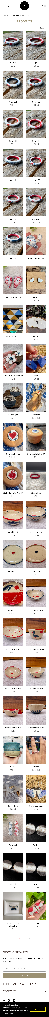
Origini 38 (13, 219)
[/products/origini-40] (13, 202)
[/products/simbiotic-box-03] (13, 437)
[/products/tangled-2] (13, 828)
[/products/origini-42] (36, 202)
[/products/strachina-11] (36, 554)
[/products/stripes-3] (36, 750)
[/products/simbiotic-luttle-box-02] (13, 476)
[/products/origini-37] (13, 163)
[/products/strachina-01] (13, 515)
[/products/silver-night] (13, 397)
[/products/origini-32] (36, 45)
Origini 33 (13, 141)
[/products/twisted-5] (36, 906)
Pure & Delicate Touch (13, 375)
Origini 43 (13, 258)
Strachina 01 (13, 532)
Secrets (36, 375)
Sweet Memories (36, 806)
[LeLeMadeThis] (24, 5)
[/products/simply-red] (36, 476)
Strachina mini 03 (13, 649)
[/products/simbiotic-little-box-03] (36, 437)
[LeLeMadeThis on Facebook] (10, 1000)
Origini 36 (36, 180)
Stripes (36, 767)
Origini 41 (36, 219)
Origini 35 (13, 180)
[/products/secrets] (36, 358)
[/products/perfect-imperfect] (13, 319)
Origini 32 (36, 102)
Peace (36, 297)
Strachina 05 (36, 532)
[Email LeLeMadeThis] (5, 1000)
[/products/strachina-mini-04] (36, 632)
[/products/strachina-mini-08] (13, 710)
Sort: (41, 28)
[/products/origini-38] (36, 163)
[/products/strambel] (13, 750)
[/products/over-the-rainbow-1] (13, 280)
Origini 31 (13, 102)
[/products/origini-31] (13, 45)
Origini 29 (13, 62)
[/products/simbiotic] (36, 397)
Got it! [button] (37, 1009)
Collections (14, 16)
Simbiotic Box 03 (13, 454)
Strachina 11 (36, 571)
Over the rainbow (36, 258)
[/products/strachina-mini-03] (13, 632)
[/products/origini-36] (36, 124)
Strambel (13, 767)
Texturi (36, 845)
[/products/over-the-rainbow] (36, 241)
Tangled (13, 845)
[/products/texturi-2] (13, 867)
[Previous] (19, 938)
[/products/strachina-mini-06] (13, 671)
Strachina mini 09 (36, 727)
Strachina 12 (13, 610)
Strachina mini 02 (36, 610)
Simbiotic (36, 415)
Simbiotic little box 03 (36, 454)
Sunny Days (13, 806)
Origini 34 (36, 141)
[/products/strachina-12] (13, 593)
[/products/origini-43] (13, 241)
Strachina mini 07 (36, 688)
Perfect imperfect (13, 336)
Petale (36, 336)
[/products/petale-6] (36, 319)
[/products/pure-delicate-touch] (13, 358)
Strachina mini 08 (13, 727)
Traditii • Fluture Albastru (13, 924)
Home (5, 16)
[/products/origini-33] (13, 85)
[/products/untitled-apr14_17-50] (36, 280)
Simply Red (36, 493)
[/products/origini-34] (36, 85)
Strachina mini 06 (13, 688)
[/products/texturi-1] (36, 828)
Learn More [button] (8, 1013)
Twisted (36, 923)
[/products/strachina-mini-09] (36, 710)
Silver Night (13, 415)
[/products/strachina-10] (13, 554)
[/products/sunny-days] (13, 789)
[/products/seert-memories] (36, 789)
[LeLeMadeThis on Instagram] (15, 1000)
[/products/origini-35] (13, 124)
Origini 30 (36, 62)
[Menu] (4, 6)
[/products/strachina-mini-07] (36, 671)
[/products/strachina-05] (36, 515)
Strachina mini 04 (36, 649)
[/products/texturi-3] (36, 867)
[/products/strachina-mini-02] (36, 593)
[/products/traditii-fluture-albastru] (13, 906)
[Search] (8, 6)
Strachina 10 (13, 571)
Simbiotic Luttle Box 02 (13, 493)
